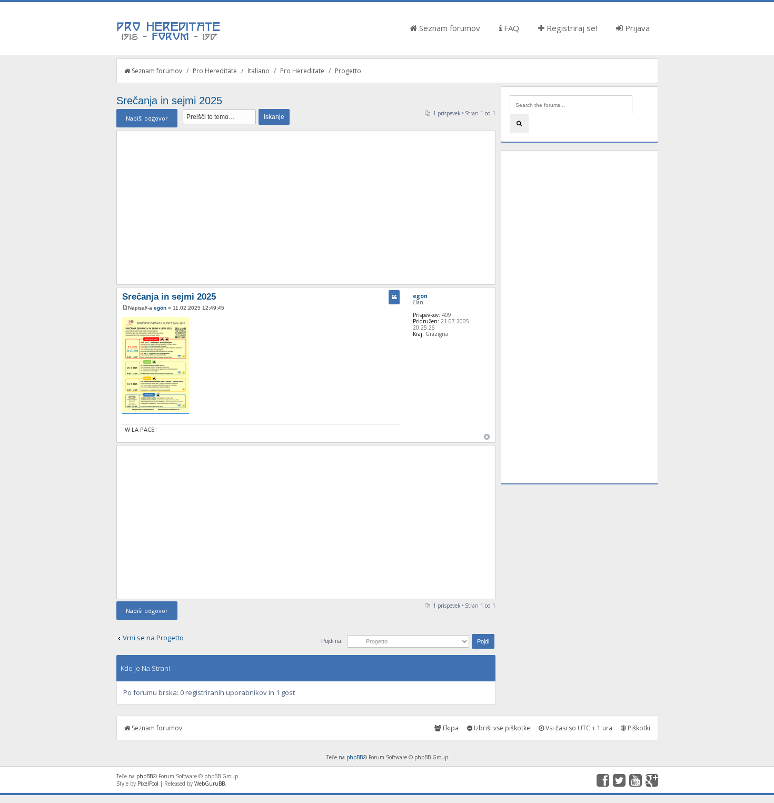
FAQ (510, 28)
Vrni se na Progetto (153, 637)
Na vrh (487, 437)
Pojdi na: (332, 641)
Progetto (348, 70)
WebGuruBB (209, 783)
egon (160, 308)
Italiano (258, 70)
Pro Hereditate (215, 70)
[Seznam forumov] (169, 39)
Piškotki (638, 727)
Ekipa (450, 727)
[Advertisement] (306, 207)
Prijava (636, 28)
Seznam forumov (448, 28)
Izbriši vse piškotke (501, 727)
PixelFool (147, 783)
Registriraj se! (570, 28)
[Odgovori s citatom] (394, 297)
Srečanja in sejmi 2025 (169, 100)
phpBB (354, 757)
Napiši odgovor (147, 118)
